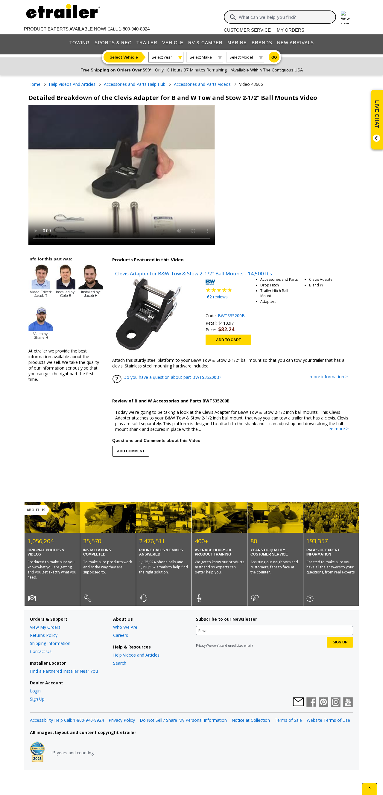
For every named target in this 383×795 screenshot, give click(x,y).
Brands (262, 42)
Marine (237, 42)
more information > (332, 376)
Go (274, 57)
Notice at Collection (251, 720)
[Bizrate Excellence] (37, 752)
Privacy (201, 645)
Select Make (201, 57)
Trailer (146, 42)
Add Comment (131, 451)
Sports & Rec (113, 42)
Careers (120, 635)
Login (35, 691)
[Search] (233, 17)
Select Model (241, 57)
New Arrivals (295, 42)
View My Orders (45, 627)
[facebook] (311, 702)
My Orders (290, 30)
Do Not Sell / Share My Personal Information (183, 720)
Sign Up (37, 699)
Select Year (162, 57)
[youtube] (348, 702)
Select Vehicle (124, 57)
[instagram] (336, 702)
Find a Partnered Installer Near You (64, 671)
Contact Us (40, 651)
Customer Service (247, 30)
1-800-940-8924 (134, 28)
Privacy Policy (122, 720)
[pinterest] (323, 702)
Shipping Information (50, 643)
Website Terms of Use (328, 720)
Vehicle (172, 42)
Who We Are (125, 627)
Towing (79, 42)
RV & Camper (205, 42)
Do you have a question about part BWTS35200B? (172, 377)
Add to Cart (228, 340)
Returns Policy (43, 635)
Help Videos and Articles (136, 655)
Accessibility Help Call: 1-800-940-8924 (67, 720)
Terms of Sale (288, 720)
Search (119, 663)
